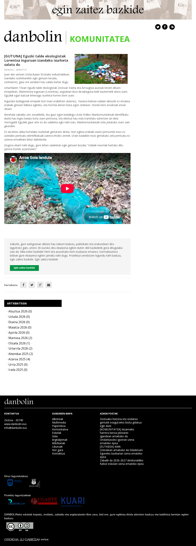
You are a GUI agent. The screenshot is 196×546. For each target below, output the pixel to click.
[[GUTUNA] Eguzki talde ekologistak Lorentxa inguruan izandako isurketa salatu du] (101, 68)
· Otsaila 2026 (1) (18, 343)
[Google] (40, 285)
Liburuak (57, 446)
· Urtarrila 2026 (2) (19, 349)
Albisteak (57, 419)
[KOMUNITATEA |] (33, 36)
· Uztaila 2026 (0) (18, 317)
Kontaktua (58, 453)
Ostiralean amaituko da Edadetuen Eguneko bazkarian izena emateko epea (121, 453)
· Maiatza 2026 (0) (19, 327)
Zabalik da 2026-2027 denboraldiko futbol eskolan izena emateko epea (122, 462)
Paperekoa (58, 426)
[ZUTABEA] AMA (110, 446)
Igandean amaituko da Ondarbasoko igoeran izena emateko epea (117, 439)
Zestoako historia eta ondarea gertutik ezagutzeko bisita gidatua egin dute (121, 422)
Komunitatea (60, 429)
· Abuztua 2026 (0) (19, 311)
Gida (55, 436)
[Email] (48, 285)
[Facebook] (23, 285)
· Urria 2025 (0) (17, 365)
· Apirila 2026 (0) (18, 333)
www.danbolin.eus (15, 424)
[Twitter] (32, 285)
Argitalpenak (59, 439)
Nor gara (57, 450)
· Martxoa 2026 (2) (19, 338)
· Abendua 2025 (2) (20, 354)
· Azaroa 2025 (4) (18, 359)
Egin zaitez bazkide (24, 267)
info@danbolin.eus (15, 428)
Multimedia (59, 422)
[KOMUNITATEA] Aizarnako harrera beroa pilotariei (117, 431)
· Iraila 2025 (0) (17, 370)
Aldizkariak (58, 443)
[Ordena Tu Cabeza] (21, 539)
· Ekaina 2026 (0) (18, 322)
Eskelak (56, 433)
